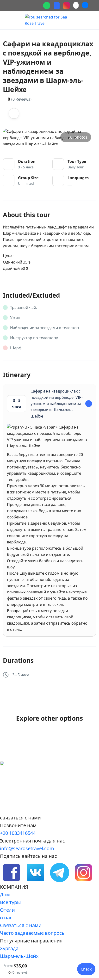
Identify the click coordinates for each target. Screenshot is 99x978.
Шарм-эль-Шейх (19, 956)
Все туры (10, 902)
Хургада (9, 948)
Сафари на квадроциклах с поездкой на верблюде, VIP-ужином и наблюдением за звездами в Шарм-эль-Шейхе (47, 403)
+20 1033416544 (18, 833)
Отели (7, 910)
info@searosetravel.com (27, 848)
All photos (78, 137)
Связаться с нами (21, 925)
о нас (6, 917)
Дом (5, 894)
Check (86, 969)
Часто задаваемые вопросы (33, 933)
